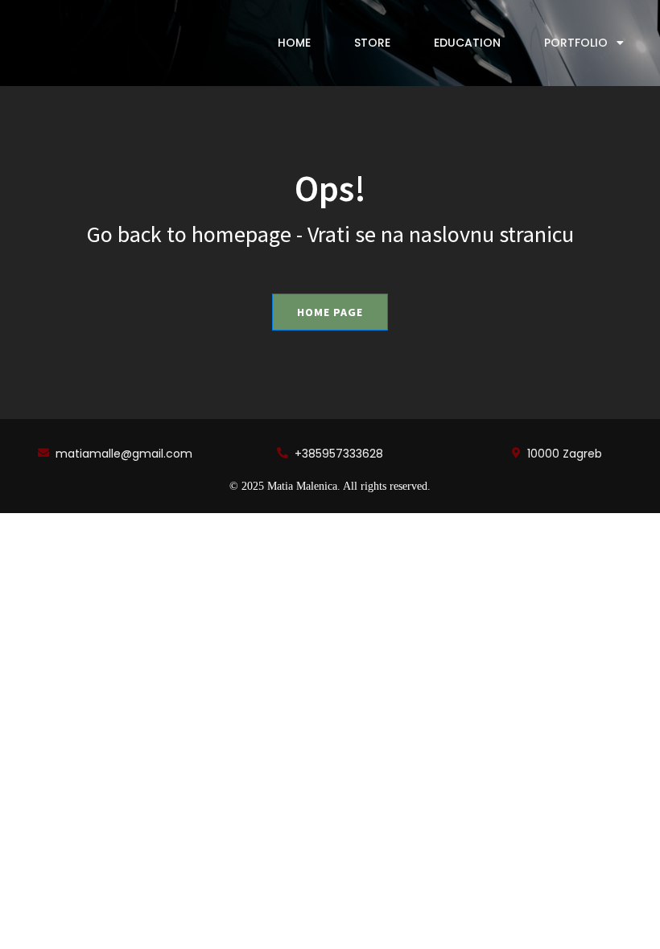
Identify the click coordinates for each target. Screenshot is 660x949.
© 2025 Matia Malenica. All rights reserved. (330, 486)
